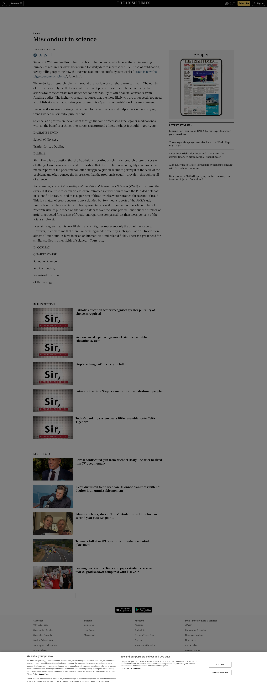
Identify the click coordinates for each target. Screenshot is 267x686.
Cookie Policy (44, 674)
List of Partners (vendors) (131, 668)
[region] (133, 669)
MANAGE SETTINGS (220, 672)
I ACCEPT (220, 665)
